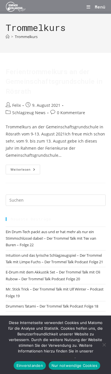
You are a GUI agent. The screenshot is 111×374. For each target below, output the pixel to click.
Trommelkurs (26, 36)
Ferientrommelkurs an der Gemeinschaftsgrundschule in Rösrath (54, 81)
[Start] (7, 36)
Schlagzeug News (29, 112)
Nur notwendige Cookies (75, 365)
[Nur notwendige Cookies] (104, 345)
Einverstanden (30, 365)
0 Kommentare (71, 112)
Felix (16, 105)
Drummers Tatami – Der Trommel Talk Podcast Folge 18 (52, 306)
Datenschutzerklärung (55, 356)
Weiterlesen (25, 170)
